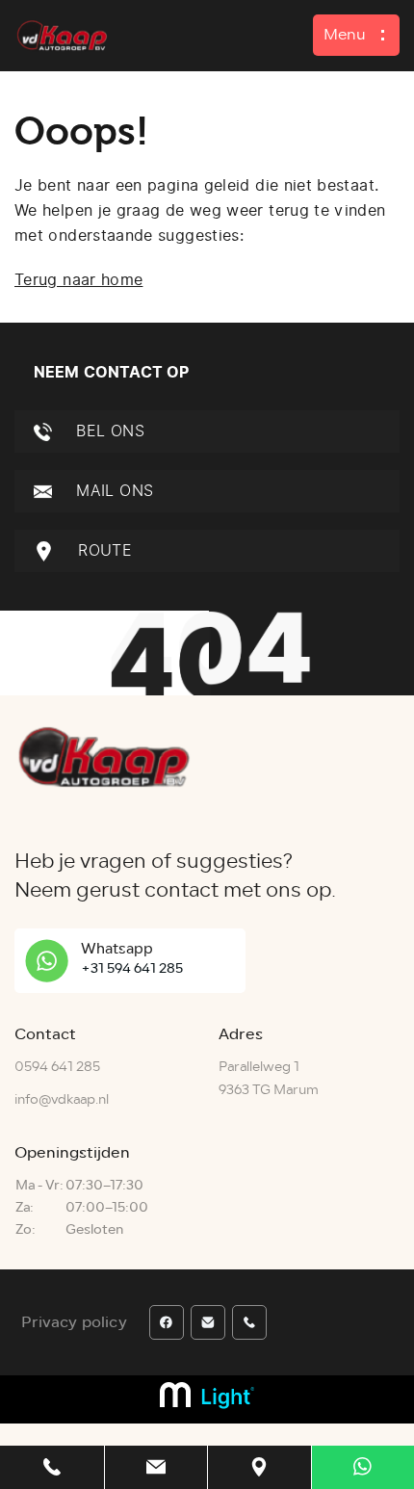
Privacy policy (74, 1322)
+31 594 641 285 (132, 968)
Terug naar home (78, 280)
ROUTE (102, 550)
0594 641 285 (57, 1067)
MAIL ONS (112, 491)
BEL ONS (107, 431)
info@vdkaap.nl (61, 1099)
